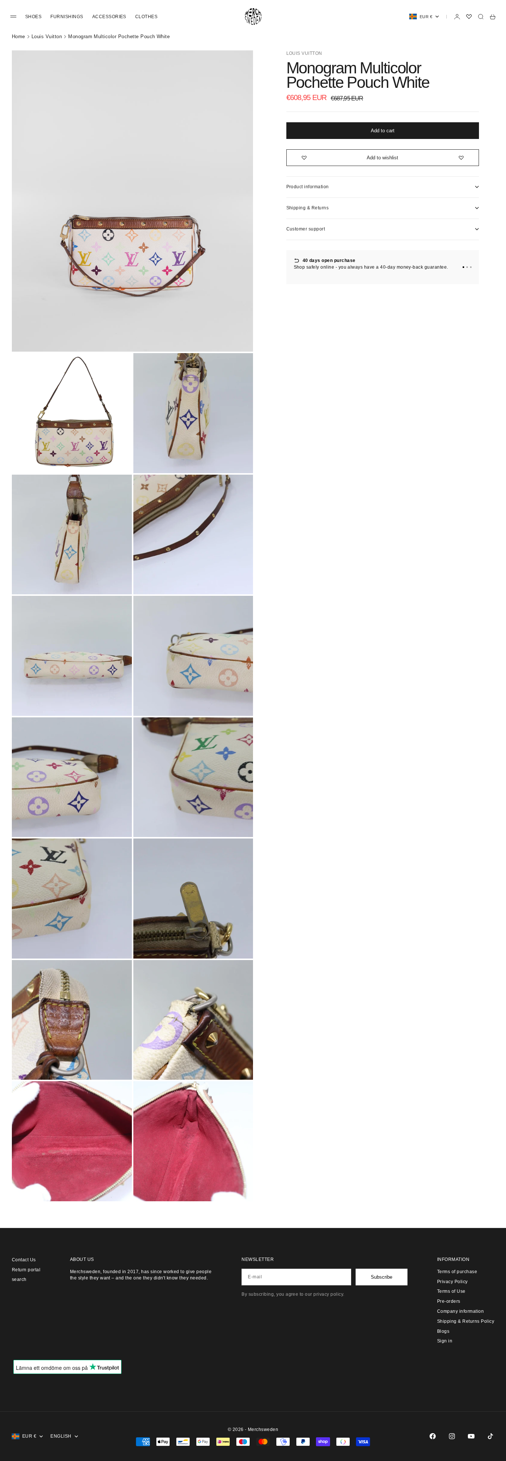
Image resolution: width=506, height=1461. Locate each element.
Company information (460, 1311)
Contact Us (24, 1259)
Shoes (33, 16)
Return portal (26, 1269)
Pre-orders (448, 1301)
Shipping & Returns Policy (465, 1321)
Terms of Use (451, 1291)
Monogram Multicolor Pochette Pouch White (119, 36)
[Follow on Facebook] (432, 1436)
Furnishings (66, 16)
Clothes (146, 16)
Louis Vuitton (46, 36)
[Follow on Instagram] (452, 1436)
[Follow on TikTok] (490, 1436)
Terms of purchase (457, 1271)
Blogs (443, 1331)
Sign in (444, 1341)
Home (18, 36)
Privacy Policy (452, 1281)
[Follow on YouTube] (471, 1436)
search (19, 1279)
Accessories (109, 16)
